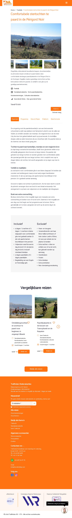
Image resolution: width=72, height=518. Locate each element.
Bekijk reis (24, 351)
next (58, 326)
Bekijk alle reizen (36, 369)
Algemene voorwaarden (20, 433)
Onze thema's (15, 416)
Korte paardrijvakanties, (35, 92)
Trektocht (13, 423)
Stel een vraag (56, 112)
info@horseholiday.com (18, 467)
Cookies (13, 441)
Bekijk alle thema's (18, 420)
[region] (49, 507)
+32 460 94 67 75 (20, 460)
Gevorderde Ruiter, (20, 99)
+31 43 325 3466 (18, 453)
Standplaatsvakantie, (20, 92)
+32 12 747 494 (17, 455)
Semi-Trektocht (15, 429)
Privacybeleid (15, 439)
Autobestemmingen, (17, 95)
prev (13, 326)
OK (34, 403)
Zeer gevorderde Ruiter (34, 99)
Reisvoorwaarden (16, 436)
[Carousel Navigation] (36, 326)
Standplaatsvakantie (17, 426)
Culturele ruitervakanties (31, 95)
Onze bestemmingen (17, 413)
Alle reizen (14, 410)
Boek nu (55, 109)
